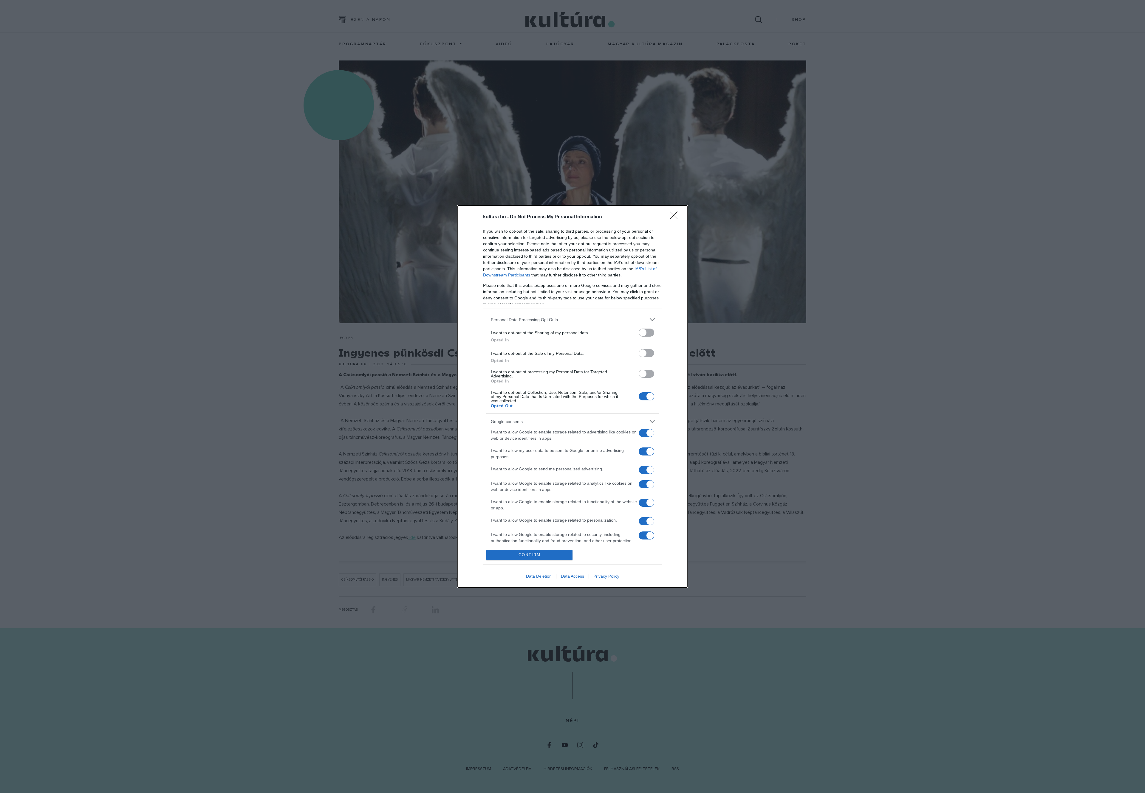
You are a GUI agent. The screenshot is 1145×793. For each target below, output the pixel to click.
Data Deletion (539, 576)
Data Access (572, 576)
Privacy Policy (606, 576)
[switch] (646, 333)
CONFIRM (530, 555)
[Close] (675, 217)
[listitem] (572, 319)
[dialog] (572, 396)
